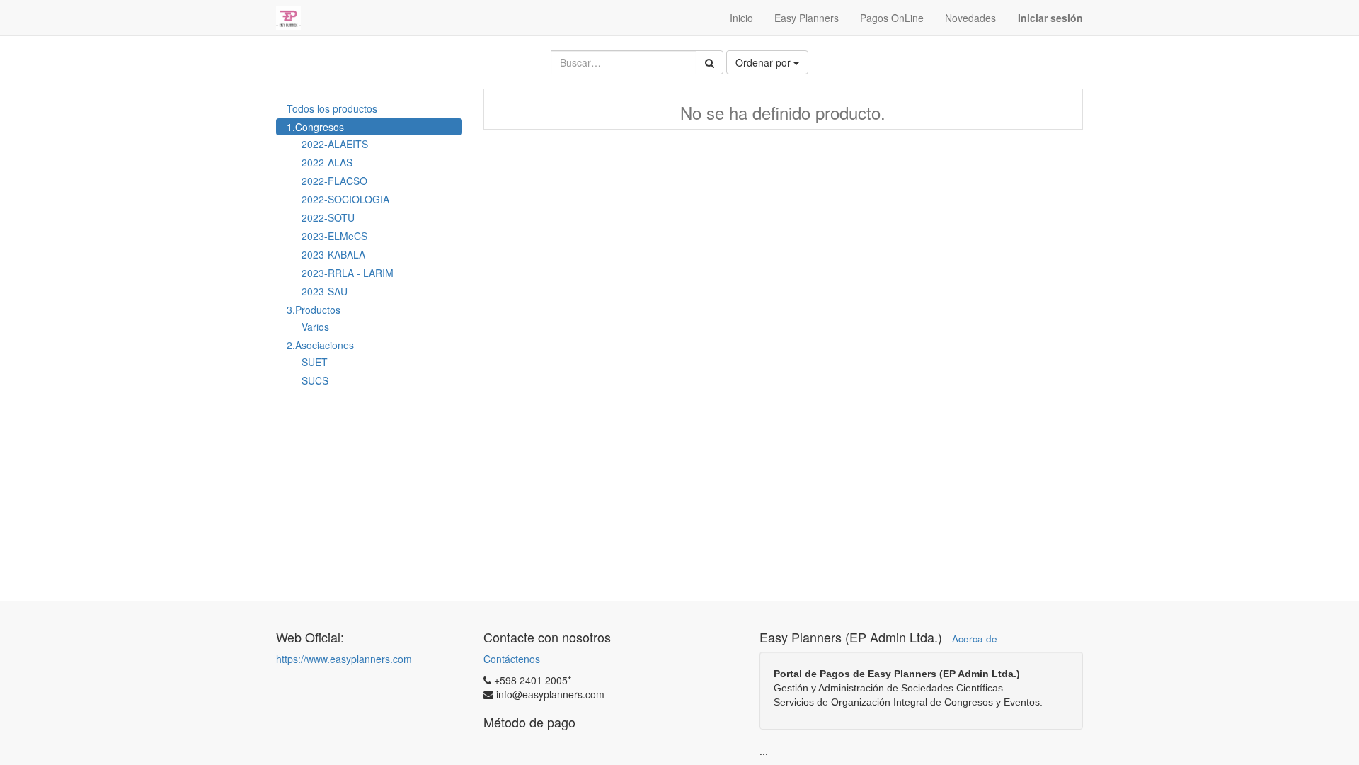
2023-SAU (325, 291)
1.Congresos (315, 127)
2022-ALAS (327, 162)
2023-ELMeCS (334, 236)
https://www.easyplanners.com (344, 659)
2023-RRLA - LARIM (348, 273)
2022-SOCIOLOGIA (345, 199)
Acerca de (974, 638)
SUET (315, 362)
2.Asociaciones (320, 345)
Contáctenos (511, 659)
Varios (315, 326)
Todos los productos (332, 108)
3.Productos (313, 309)
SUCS (315, 380)
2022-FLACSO (334, 181)
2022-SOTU (328, 217)
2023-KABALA (333, 254)
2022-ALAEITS (335, 144)
